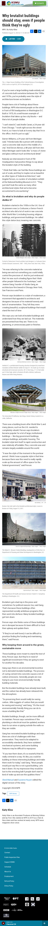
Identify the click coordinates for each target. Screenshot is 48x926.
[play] (3, 923)
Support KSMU (9, 862)
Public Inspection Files (12, 857)
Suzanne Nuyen (25, 780)
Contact (7, 852)
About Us (7, 871)
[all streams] (45, 923)
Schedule (7, 867)
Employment (9, 876)
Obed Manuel (8, 780)
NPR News (13, 793)
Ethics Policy (8, 886)
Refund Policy (9, 881)
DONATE (40, 3)
